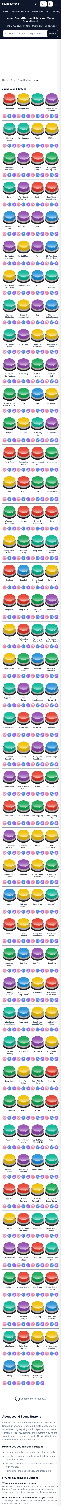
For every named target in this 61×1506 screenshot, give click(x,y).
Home (5, 11)
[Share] (9, 116)
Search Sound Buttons (21, 80)
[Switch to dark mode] (50, 4)
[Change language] (43, 4)
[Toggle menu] (56, 4)
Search (52, 33)
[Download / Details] (14, 116)
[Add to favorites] (5, 116)
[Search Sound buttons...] (36, 4)
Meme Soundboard (40, 11)
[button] (9, 100)
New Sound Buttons (20, 11)
